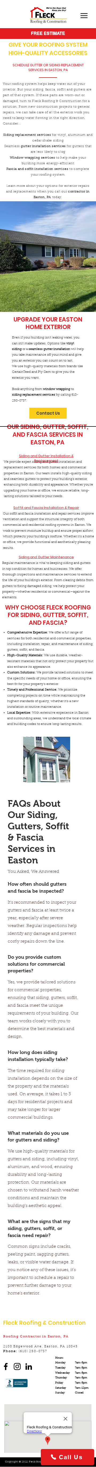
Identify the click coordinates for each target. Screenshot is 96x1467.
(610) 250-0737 (33, 1351)
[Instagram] (17, 1366)
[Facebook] (5, 1366)
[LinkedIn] (28, 1366)
